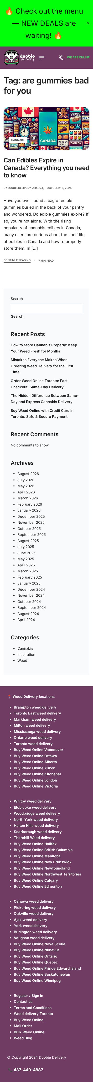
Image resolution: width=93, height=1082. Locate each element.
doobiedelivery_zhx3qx (25, 188)
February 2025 (29, 577)
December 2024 (31, 589)
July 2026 (25, 480)
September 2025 (31, 534)
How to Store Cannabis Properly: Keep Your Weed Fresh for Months (44, 348)
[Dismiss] (88, 23)
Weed (22, 660)
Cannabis (18, 140)
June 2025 (26, 553)
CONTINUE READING (17, 260)
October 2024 (29, 601)
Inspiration (26, 654)
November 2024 (31, 595)
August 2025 (28, 540)
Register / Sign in (28, 995)
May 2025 (25, 559)
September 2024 (31, 607)
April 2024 (26, 619)
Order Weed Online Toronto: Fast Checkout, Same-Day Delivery (39, 383)
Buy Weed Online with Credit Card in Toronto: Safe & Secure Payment (42, 413)
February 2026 (29, 504)
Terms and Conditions (33, 1007)
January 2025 (29, 583)
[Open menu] (41, 58)
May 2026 (25, 486)
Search (17, 298)
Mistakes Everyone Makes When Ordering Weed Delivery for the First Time (42, 365)
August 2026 (28, 473)
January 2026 (29, 510)
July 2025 (25, 546)
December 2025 (31, 516)
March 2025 (27, 571)
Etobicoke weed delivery (35, 807)
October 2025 (29, 528)
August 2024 (28, 613)
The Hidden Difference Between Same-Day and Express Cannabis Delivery (45, 398)
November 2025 (31, 522)
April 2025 (26, 565)
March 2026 (27, 498)
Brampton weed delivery (35, 707)
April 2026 (26, 492)
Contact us (23, 1001)
